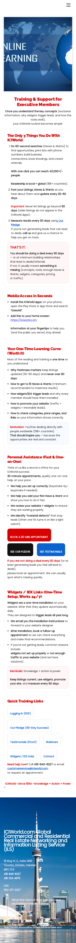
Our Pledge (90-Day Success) (29, 728)
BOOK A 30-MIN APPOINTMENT (29, 537)
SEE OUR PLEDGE (20, 552)
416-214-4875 (12, 878)
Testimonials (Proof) (23, 742)
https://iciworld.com (24, 320)
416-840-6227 (12, 874)
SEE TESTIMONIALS (51, 552)
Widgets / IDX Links (22, 756)
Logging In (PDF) (20, 713)
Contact (48, 756)
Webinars (52, 742)
